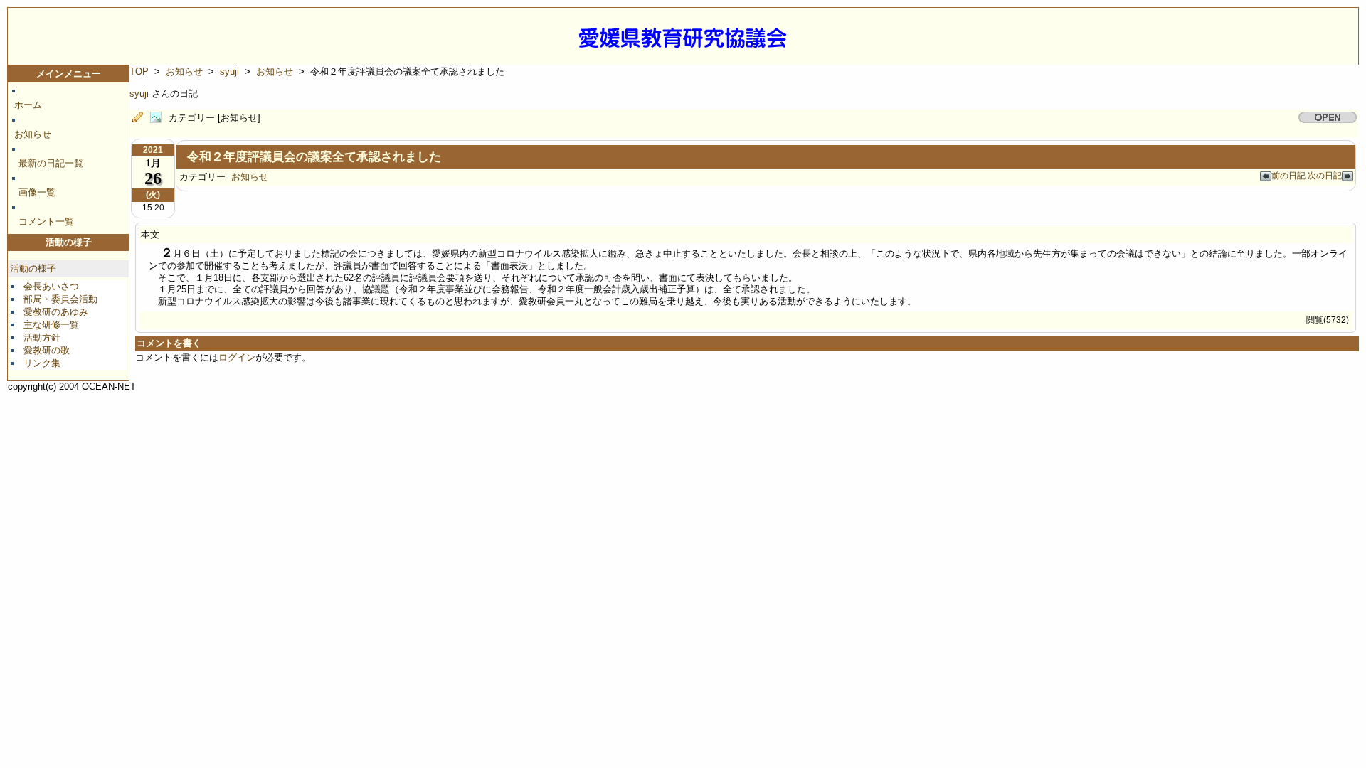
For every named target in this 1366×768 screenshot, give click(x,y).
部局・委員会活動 (60, 299)
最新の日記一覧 (50, 163)
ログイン (236, 357)
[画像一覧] (159, 118)
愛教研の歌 (46, 350)
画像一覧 (36, 192)
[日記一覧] (141, 118)
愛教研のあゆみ (55, 311)
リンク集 (41, 363)
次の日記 (1325, 175)
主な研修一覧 (51, 324)
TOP (139, 71)
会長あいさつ (51, 286)
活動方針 (41, 337)
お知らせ (32, 134)
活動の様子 (33, 268)
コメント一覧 (46, 221)
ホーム (28, 105)
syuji (229, 71)
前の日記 (1289, 175)
